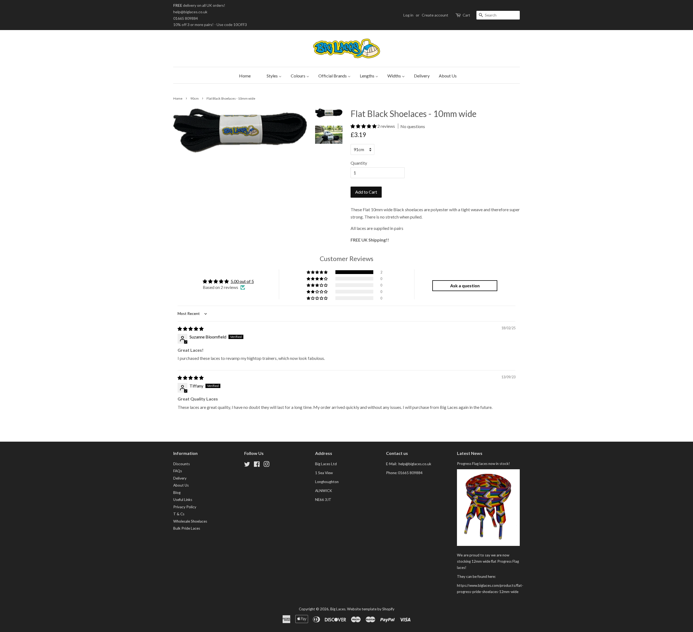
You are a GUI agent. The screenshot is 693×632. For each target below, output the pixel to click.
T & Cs (178, 514)
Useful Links (182, 499)
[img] (191, 328)
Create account (435, 15)
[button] (364, 126)
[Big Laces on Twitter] (247, 465)
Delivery (180, 478)
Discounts (181, 464)
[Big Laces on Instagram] (266, 465)
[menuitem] (243, 75)
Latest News (469, 453)
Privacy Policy (184, 507)
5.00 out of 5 (242, 281)
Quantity (359, 162)
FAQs (177, 471)
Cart (466, 15)
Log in (408, 15)
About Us (181, 485)
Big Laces (337, 609)
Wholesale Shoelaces (190, 521)
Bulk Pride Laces (186, 528)
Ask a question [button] (465, 285)
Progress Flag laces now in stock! (483, 463)
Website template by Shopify (370, 609)
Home (177, 98)
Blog (177, 492)
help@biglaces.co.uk (190, 11)
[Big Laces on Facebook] (257, 465)
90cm (194, 98)
